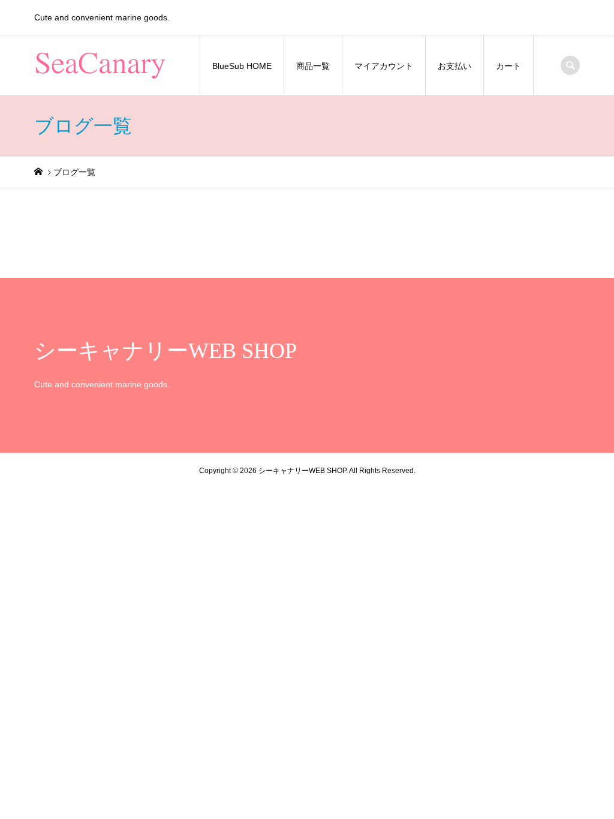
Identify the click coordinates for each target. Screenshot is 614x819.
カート (508, 66)
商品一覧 (313, 66)
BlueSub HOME (242, 66)
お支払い (454, 66)
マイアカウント (383, 66)
